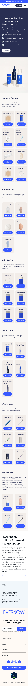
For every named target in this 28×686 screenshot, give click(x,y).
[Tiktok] (19, 661)
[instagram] (12, 661)
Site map (23, 682)
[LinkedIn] (15, 661)
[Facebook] (8, 661)
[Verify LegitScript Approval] (14, 675)
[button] (24, 5)
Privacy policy (5, 682)
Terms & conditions (15, 682)
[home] (8, 5)
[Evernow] (14, 612)
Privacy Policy (14, 632)
